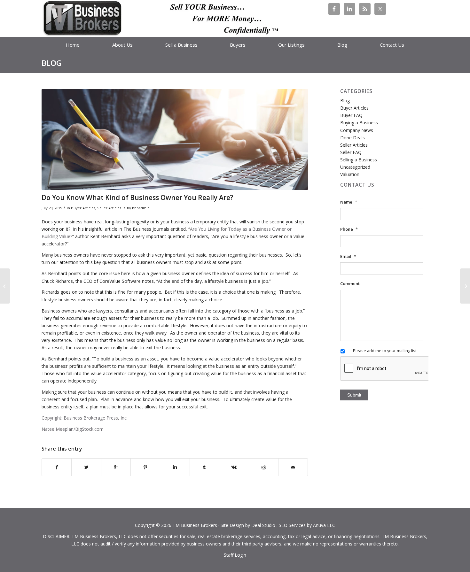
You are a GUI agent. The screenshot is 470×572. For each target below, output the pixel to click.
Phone (349, 229)
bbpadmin (141, 207)
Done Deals (352, 138)
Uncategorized (355, 167)
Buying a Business (359, 123)
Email (348, 256)
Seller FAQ (351, 152)
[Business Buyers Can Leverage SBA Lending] (5, 286)
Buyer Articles (83, 207)
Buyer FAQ (351, 115)
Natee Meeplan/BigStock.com (73, 429)
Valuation (349, 174)
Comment (350, 283)
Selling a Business (358, 160)
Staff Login (235, 555)
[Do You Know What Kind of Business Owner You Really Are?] (175, 139)
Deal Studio (263, 525)
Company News (356, 130)
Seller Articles (109, 207)
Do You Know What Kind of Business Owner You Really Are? (137, 197)
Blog (52, 63)
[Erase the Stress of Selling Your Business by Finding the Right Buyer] (465, 286)
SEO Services (292, 525)
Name (348, 202)
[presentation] (388, 368)
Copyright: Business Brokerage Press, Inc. (85, 418)
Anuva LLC (324, 525)
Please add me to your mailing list (385, 350)
